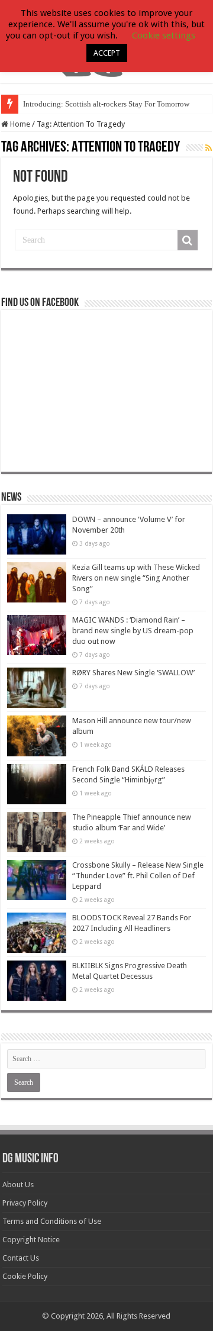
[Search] (188, 240)
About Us (18, 1184)
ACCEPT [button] (106, 53)
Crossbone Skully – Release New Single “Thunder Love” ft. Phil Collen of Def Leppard (138, 876)
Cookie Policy (24, 1276)
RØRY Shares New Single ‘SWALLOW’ (133, 672)
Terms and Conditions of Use (51, 1221)
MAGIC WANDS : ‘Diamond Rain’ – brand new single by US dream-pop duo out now (132, 630)
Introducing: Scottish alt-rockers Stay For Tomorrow (106, 103)
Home (19, 124)
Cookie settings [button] (163, 35)
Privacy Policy (24, 1202)
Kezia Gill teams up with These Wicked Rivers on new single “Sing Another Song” (136, 578)
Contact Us (20, 1257)
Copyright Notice (31, 1239)
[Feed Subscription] (208, 148)
